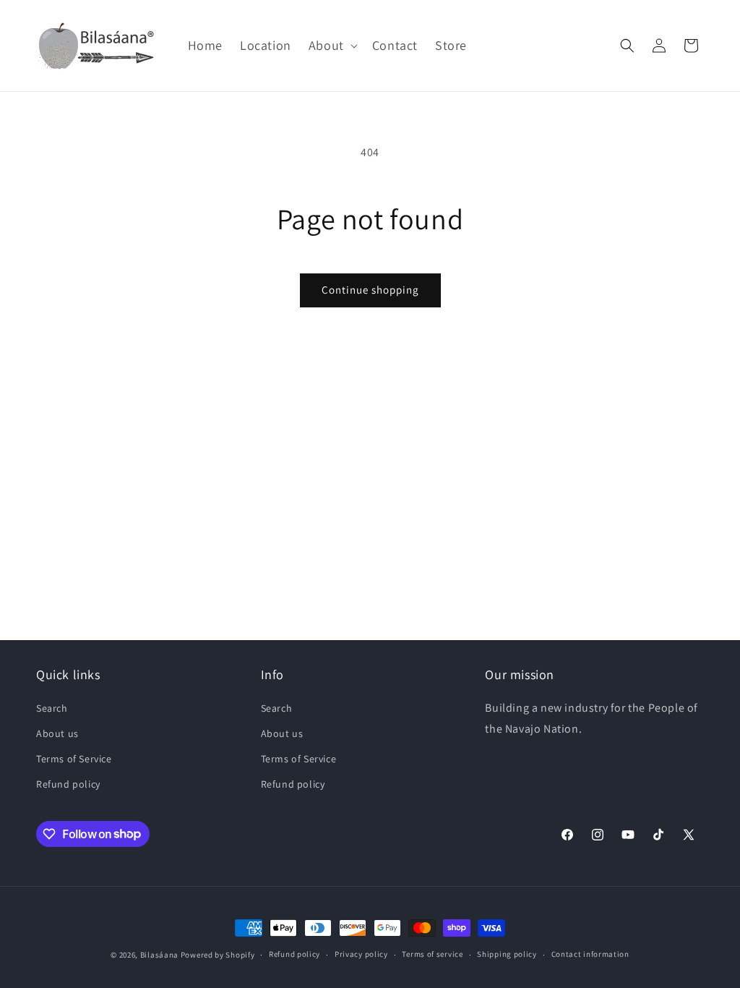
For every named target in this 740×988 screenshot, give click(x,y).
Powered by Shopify (218, 955)
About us (57, 733)
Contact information (590, 954)
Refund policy (68, 784)
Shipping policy (507, 954)
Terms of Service (74, 758)
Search (52, 708)
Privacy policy (361, 954)
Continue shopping (370, 290)
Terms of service (432, 954)
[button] (331, 45)
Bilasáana (159, 955)
